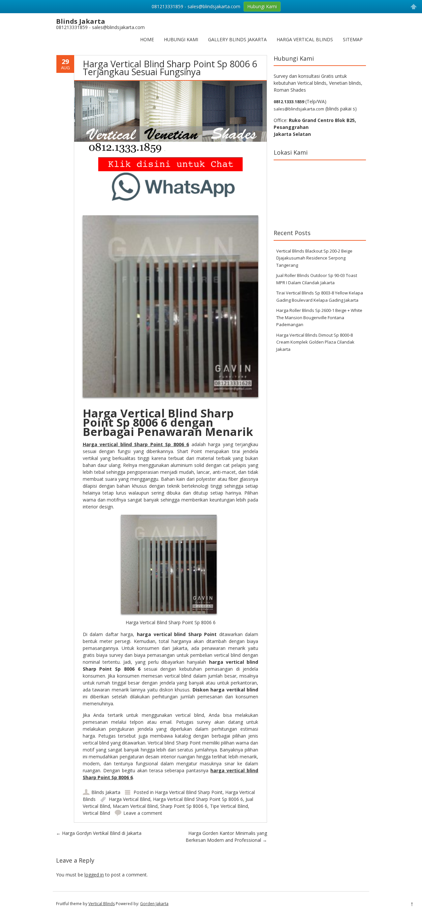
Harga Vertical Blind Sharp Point (189, 792)
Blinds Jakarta (105, 792)
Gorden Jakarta (154, 903)
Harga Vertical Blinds (305, 39)
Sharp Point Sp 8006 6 (183, 806)
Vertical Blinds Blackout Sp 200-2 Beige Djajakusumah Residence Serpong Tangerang (314, 258)
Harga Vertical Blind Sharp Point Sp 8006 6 (198, 799)
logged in (94, 874)
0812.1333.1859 (289, 102)
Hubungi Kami (181, 39)
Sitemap (353, 39)
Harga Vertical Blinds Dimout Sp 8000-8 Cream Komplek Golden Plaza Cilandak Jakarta (315, 342)
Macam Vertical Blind (135, 806)
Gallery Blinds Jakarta (237, 39)
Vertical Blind (96, 813)
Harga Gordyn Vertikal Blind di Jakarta (98, 833)
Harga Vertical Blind (129, 799)
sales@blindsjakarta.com (299, 109)
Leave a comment (142, 813)
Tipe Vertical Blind (229, 806)
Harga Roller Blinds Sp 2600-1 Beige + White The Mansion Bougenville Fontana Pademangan (319, 317)
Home (147, 39)
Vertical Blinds (101, 903)
